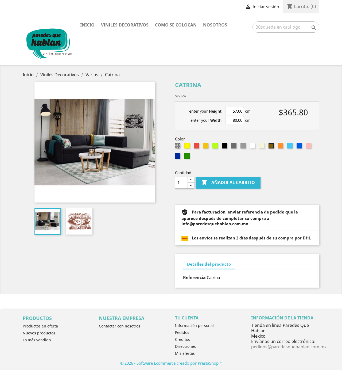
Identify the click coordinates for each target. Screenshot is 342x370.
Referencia (194, 277)
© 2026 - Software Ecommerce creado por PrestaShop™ (171, 363)
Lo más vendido (37, 339)
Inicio (87, 25)
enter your (205, 111)
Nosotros (215, 25)
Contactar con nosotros (119, 326)
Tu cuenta (187, 318)
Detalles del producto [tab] (209, 264)
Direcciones (185, 346)
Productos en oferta (40, 326)
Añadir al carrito (228, 182)
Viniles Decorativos (125, 25)
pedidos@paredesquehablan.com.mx (289, 347)
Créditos (182, 339)
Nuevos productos (39, 332)
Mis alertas (185, 353)
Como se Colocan (176, 25)
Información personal (194, 325)
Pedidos (182, 332)
